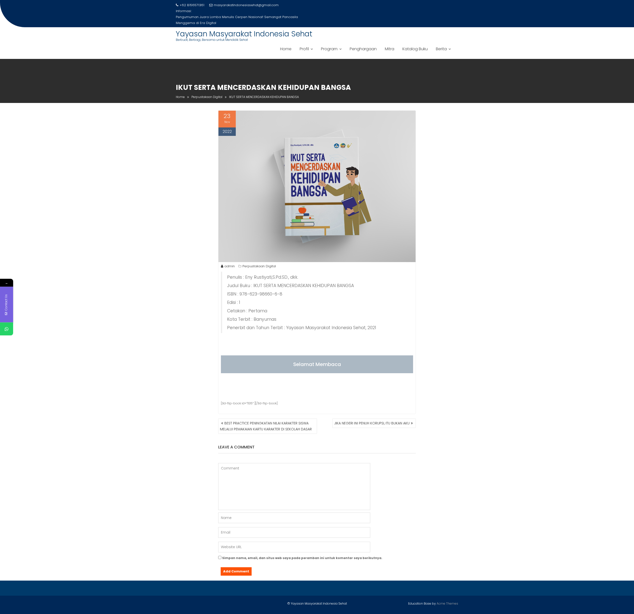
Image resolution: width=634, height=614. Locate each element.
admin (229, 266)
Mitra (389, 49)
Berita (441, 49)
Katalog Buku (415, 49)
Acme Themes (447, 603)
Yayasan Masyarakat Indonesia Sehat (244, 33)
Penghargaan (363, 49)
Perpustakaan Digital (259, 266)
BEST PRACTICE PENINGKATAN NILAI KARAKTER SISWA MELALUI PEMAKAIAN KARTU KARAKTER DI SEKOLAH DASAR (266, 426)
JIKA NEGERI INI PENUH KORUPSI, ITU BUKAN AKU (372, 423)
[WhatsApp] (6, 328)
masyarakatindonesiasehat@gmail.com (246, 5)
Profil (304, 49)
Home (285, 49)
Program (329, 49)
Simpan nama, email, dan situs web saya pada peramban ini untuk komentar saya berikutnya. (302, 558)
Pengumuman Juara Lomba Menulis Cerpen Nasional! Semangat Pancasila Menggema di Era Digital (237, 20)
